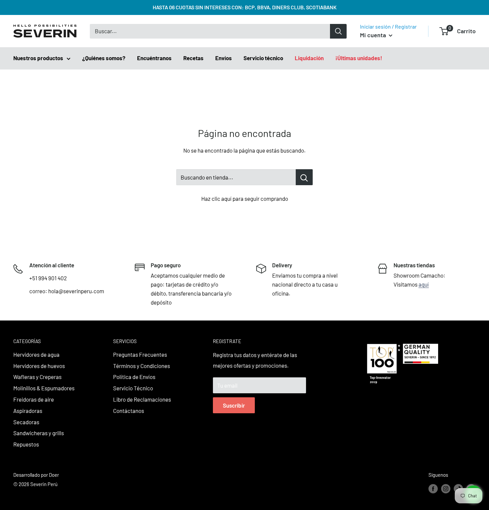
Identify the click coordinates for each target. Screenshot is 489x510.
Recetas (193, 58)
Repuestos (26, 444)
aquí (423, 284)
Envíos (223, 58)
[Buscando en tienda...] (304, 177)
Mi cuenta (373, 35)
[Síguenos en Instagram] (445, 488)
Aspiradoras (27, 410)
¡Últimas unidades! (358, 58)
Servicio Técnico (133, 388)
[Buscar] (338, 31)
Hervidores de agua (36, 354)
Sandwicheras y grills (38, 433)
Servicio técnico (263, 58)
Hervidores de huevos (39, 365)
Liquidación (309, 58)
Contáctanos (128, 410)
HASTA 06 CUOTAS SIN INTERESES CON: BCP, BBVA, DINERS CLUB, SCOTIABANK (245, 7)
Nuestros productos (38, 58)
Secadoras (26, 422)
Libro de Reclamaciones (142, 399)
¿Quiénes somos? (103, 58)
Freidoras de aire (33, 399)
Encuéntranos (154, 58)
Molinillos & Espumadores (44, 388)
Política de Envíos (134, 376)
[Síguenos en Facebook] (433, 488)
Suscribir (234, 405)
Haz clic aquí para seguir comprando (244, 198)
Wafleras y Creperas (37, 376)
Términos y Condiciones (141, 365)
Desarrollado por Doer (36, 475)
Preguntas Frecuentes (140, 354)
